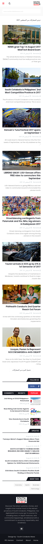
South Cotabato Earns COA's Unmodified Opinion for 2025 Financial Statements (22, 462)
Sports (27, 485)
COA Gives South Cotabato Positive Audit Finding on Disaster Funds (22, 472)
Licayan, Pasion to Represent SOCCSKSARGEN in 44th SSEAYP (24, 351)
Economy (18, 485)
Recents (21, 393)
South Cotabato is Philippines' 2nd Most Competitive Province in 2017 (23, 91)
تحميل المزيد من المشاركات (21, 370)
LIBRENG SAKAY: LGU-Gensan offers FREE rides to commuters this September (22, 175)
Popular (34, 393)
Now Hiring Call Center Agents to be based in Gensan (16, 410)
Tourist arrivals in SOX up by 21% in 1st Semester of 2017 (23, 265)
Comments (8, 393)
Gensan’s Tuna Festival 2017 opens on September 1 (22, 131)
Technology (35, 489)
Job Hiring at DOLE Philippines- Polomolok (16, 399)
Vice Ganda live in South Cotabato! (19, 420)
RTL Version (9, 540)
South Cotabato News (26, 537)
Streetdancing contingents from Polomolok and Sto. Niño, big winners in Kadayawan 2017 (22, 221)
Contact (19, 540)
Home (35, 540)
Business (36, 485)
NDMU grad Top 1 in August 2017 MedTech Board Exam (24, 48)
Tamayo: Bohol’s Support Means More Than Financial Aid (21, 440)
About (28, 540)
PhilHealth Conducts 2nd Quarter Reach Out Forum (23, 308)
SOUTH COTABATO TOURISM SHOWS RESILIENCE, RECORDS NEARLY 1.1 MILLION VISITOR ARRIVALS (23, 451)
